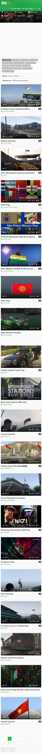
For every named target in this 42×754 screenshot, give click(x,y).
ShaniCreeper (7, 335)
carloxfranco (7, 564)
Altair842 (6, 692)
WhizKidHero (7, 239)
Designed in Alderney (8, 748)
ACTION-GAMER (8, 111)
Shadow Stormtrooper (10, 207)
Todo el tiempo (10, 76)
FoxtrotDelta (7, 143)
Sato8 (5, 372)
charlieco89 (7, 660)
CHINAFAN (6, 468)
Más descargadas (15, 80)
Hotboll (5, 628)
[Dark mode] (35, 8)
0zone (5, 175)
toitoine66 (6, 532)
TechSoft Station (8, 271)
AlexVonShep (7, 404)
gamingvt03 (7, 724)
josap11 (5, 596)
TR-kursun (6, 303)
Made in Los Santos (8, 751)
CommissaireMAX (9, 500)
